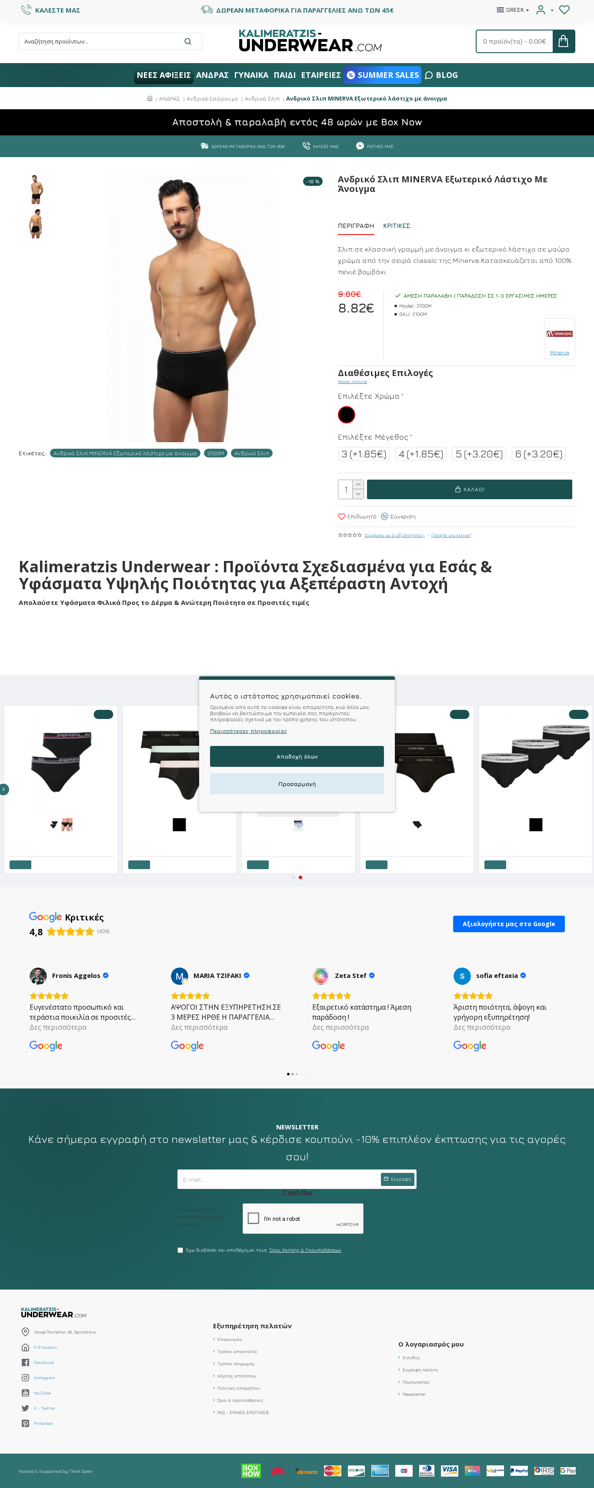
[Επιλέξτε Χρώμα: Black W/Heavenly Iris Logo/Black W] (415, 823)
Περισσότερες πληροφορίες (248, 731)
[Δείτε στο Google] (38, 976)
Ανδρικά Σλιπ (262, 98)
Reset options (352, 381)
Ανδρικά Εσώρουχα (212, 98)
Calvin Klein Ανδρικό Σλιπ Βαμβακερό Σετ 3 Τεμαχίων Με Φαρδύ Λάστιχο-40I (418, 837)
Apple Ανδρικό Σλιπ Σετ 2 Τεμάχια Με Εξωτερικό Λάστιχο (61, 837)
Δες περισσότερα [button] (58, 1027)
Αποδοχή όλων (297, 756)
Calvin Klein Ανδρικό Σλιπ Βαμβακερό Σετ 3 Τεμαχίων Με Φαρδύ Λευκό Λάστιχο (536, 837)
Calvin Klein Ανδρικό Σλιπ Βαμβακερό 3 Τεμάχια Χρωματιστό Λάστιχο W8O (298, 837)
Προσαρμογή (297, 783)
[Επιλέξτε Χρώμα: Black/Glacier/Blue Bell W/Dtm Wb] (297, 823)
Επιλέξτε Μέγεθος (373, 436)
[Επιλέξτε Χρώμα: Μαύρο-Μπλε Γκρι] (66, 823)
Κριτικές (396, 225)
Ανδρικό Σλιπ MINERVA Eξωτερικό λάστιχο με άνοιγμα (125, 453)
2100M (215, 453)
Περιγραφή (356, 225)
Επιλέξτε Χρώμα (369, 395)
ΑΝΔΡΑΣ (169, 98)
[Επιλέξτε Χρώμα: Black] (178, 823)
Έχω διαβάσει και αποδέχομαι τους (263, 1250)
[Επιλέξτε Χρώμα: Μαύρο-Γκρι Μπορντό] (53, 823)
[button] (293, 877)
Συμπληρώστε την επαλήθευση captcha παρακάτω (200, 1216)
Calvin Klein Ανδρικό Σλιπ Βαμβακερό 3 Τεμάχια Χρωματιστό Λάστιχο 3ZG (180, 837)
